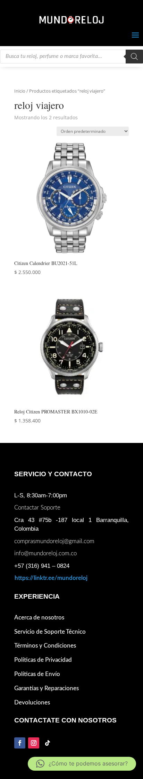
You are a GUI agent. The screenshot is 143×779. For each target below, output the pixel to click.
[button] (82, 764)
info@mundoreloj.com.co (45, 553)
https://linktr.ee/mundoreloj (51, 578)
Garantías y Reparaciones (46, 688)
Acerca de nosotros (39, 617)
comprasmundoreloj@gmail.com (54, 541)
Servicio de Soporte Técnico (50, 632)
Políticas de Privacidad (43, 660)
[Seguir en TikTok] (47, 742)
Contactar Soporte (37, 508)
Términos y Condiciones (45, 646)
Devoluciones (32, 702)
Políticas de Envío (37, 674)
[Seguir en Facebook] (19, 742)
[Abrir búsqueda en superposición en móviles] (71, 56)
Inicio (19, 91)
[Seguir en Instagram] (33, 742)
